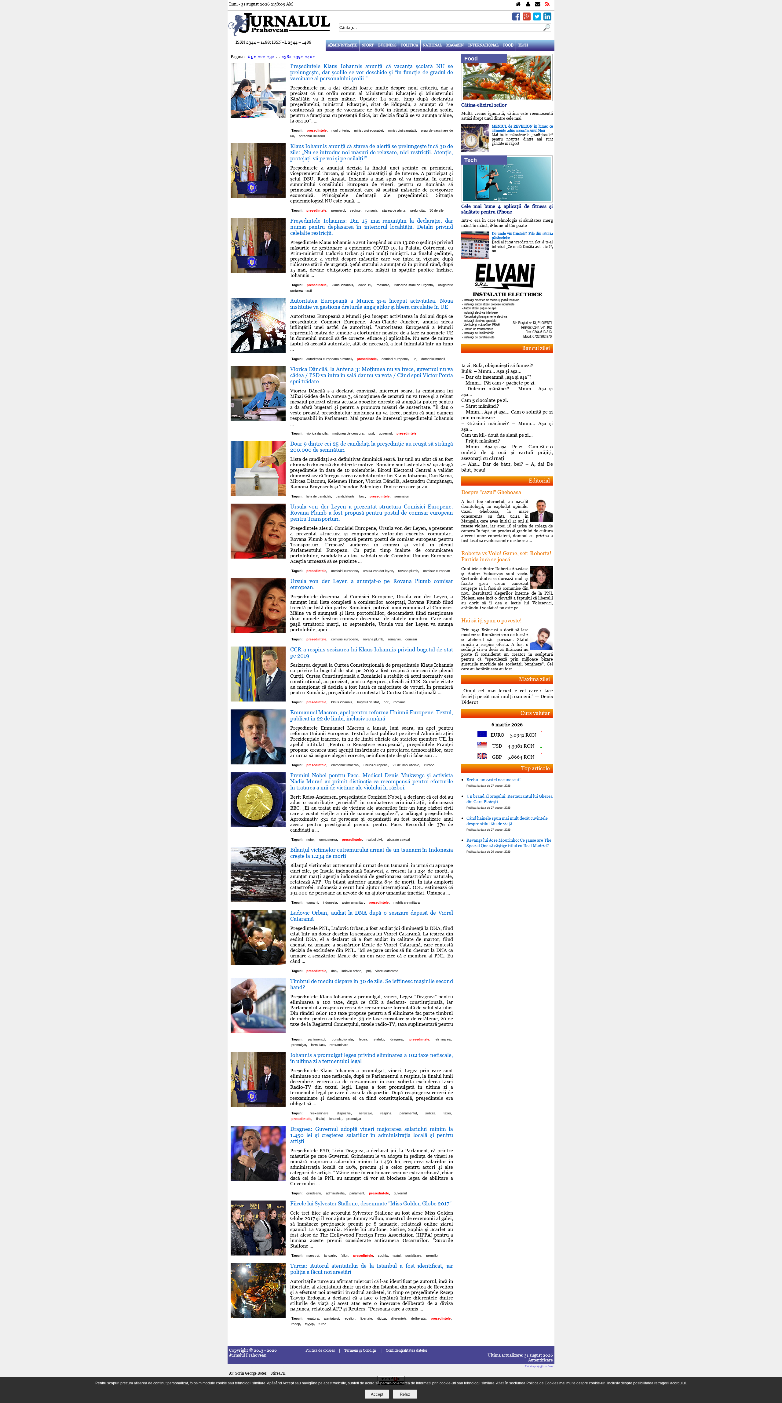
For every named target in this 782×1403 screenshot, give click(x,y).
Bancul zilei (536, 348)
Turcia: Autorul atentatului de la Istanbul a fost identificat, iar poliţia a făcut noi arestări (371, 1269)
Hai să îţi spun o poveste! (491, 620)
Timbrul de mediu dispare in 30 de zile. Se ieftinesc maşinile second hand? (371, 984)
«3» (270, 56)
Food (508, 45)
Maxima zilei (534, 679)
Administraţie (342, 45)
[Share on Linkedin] (547, 18)
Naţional (432, 45)
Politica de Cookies (542, 1383)
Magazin (455, 45)
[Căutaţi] (546, 29)
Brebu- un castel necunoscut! (493, 782)
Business (387, 45)
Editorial (539, 480)
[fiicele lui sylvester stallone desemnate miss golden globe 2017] (258, 1253)
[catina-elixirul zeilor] (507, 99)
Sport (368, 45)
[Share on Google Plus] (527, 18)
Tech (523, 45)
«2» (261, 56)
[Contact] (537, 4)
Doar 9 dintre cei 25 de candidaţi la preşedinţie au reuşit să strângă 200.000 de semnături (371, 446)
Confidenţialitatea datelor (406, 1350)
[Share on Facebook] (516, 18)
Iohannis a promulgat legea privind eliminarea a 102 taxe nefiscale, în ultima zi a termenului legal (371, 1058)
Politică (409, 45)
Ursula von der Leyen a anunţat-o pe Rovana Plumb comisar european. (371, 584)
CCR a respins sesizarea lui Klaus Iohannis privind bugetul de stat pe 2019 (371, 652)
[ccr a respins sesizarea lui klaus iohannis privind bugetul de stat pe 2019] (258, 699)
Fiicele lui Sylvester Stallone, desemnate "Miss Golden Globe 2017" (370, 1203)
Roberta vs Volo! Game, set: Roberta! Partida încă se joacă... (506, 556)
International (483, 45)
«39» (298, 56)
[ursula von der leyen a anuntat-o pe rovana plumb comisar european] (258, 631)
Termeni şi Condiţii (360, 1350)
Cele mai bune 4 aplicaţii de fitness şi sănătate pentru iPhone (507, 209)
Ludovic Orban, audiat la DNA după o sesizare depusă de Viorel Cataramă (371, 915)
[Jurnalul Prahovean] (518, 4)
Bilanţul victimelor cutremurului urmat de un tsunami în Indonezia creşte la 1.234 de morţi (371, 853)
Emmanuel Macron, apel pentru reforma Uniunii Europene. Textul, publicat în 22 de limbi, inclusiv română (371, 715)
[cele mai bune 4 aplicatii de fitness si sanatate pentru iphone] (507, 200)
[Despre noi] (528, 4)
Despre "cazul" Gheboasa (491, 492)
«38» (286, 56)
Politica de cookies (320, 1350)
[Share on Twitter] (537, 18)
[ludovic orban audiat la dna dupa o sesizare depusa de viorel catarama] (258, 963)
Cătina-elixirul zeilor (484, 105)
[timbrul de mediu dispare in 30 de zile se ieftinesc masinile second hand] (258, 1031)
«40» (310, 56)
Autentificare (540, 1359)
